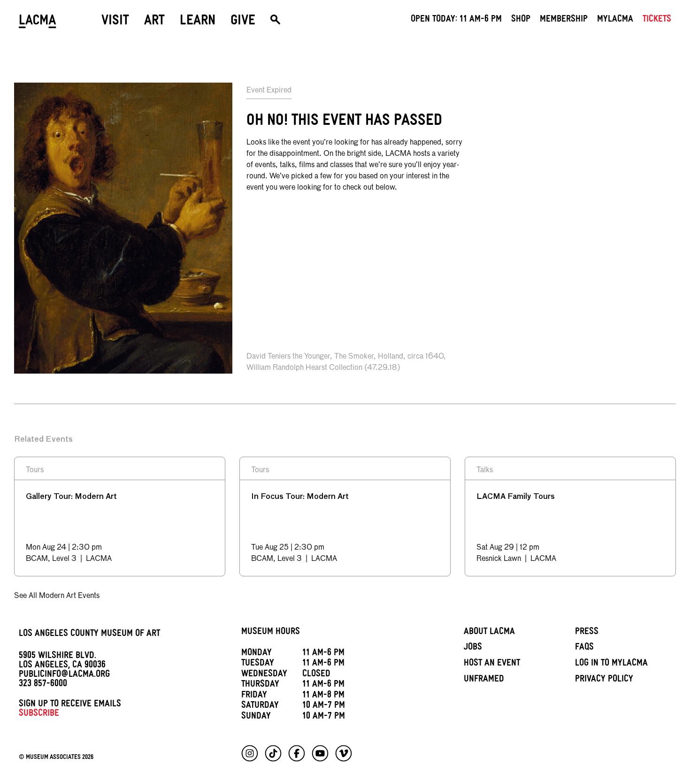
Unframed (484, 680)
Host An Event (492, 664)
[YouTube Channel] (320, 753)
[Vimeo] (343, 753)
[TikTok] (273, 753)
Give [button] (242, 22)
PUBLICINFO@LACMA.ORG (64, 675)
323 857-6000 (43, 685)
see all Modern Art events (57, 596)
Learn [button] (197, 22)
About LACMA (489, 633)
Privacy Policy (604, 680)
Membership (564, 20)
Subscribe (39, 714)
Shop (520, 20)
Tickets (657, 20)
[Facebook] (296, 753)
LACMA (37, 22)
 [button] (275, 22)
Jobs (473, 648)
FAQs (584, 648)
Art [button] (154, 22)
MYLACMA (615, 20)
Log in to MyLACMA (611, 664)
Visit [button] (115, 22)
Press (586, 633)
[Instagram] (249, 753)
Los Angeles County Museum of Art (89, 634)
